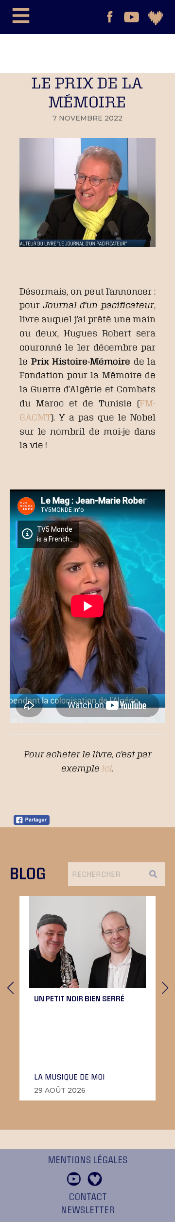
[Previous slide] (10, 987)
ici (107, 768)
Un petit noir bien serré (79, 998)
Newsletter (88, 1210)
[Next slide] (164, 987)
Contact (88, 1197)
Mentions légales (87, 1160)
